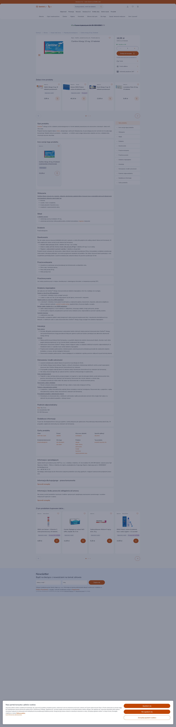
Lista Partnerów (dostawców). (14, 715)
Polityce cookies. (20, 713)
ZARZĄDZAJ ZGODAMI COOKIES (147, 718)
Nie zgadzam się (147, 712)
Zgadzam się (147, 706)
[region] (88, 712)
